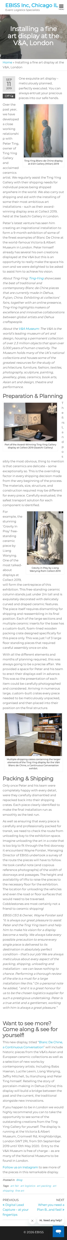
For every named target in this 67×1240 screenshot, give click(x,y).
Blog (19, 1180)
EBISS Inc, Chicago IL (31, 5)
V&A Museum (29, 328)
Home (7, 62)
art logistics (27, 1185)
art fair (14, 1185)
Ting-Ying (36, 278)
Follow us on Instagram (20, 1167)
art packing (44, 1185)
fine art (19, 1190)
